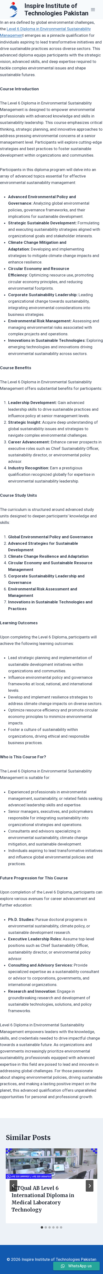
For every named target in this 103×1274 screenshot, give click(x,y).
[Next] (89, 1186)
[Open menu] (92, 9)
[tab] (42, 1227)
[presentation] (51, 1163)
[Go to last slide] (13, 1186)
